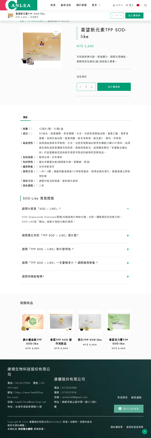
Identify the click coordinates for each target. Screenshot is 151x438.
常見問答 (122, 397)
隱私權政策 (117, 427)
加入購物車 (114, 86)
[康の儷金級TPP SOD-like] (32, 322)
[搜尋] (145, 5)
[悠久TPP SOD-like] (90, 322)
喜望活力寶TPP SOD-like (118, 341)
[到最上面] (144, 431)
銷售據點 (136, 397)
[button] (139, 5)
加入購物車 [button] (134, 15)
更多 (94, 5)
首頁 (53, 5)
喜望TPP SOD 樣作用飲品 (61, 341)
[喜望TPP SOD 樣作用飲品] (61, 322)
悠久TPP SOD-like (90, 340)
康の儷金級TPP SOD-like (32, 341)
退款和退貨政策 (134, 427)
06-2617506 (22, 383)
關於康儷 (81, 5)
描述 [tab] (25, 117)
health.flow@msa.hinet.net (30, 402)
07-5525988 (69, 387)
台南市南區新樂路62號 (28, 406)
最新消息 (66, 5)
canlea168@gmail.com (75, 397)
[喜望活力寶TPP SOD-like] (118, 322)
